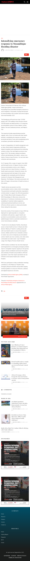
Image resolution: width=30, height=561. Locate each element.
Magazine (3, 537)
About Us (3, 516)
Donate (13, 555)
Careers (3, 522)
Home (2, 514)
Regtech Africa (10, 50)
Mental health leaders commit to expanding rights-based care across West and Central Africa (19, 364)
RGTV (2, 540)
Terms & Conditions (15, 557)
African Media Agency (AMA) (15, 274)
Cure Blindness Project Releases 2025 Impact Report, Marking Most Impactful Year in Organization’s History (19, 347)
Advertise (7, 555)
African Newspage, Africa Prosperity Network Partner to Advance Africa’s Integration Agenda (20, 377)
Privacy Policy (21, 555)
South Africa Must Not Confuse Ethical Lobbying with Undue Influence (14, 429)
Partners (3, 519)
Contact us (3, 524)
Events (2, 542)
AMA (2, 38)
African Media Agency (6, 284)
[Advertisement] (15, 20)
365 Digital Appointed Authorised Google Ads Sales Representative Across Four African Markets (19, 404)
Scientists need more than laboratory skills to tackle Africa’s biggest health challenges (18, 417)
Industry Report (4, 534)
